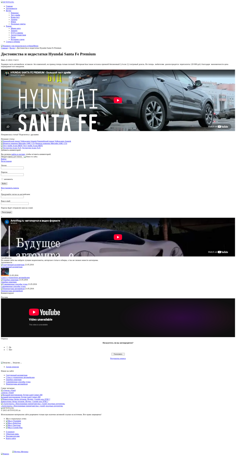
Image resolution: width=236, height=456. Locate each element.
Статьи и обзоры (13, 42)
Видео (8, 11)
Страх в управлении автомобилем (15, 278)
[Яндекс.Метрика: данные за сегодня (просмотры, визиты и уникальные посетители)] (20, 452)
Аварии (14, 19)
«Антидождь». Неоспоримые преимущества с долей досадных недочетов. (32, 406)
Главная (9, 6)
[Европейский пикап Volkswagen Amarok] (19, 141)
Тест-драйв (15, 15)
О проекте (10, 432)
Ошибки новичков (9, 282)
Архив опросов (12, 367)
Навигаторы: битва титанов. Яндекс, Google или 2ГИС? (24, 401)
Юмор (13, 22)
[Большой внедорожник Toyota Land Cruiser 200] (21, 395)
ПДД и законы (17, 33)
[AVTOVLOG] (7, 2)
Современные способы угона (13, 286)
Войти (3, 159)
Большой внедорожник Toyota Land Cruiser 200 (20, 397)
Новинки (15, 13)
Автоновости (11, 8)
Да (10, 347)
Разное (9, 26)
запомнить (8, 179)
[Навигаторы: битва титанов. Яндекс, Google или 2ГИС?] (25, 399)
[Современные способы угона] (14, 284)
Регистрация (6, 161)
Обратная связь (12, 434)
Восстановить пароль (10, 188)
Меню (35, 46)
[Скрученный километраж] (12, 265)
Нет (10, 350)
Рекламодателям (13, 436)
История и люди (17, 39)
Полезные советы (18, 24)
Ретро (13, 37)
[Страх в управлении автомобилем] (5, 275)
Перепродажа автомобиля (12, 291)
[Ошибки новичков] (10, 280)
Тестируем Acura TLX (31, 148)
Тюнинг (14, 31)
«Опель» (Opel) (7, 393)
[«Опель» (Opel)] (8, 390)
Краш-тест (15, 17)
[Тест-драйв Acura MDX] (12, 146)
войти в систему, (18, 154)
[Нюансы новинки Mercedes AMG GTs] (18, 143)
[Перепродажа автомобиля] (13, 289)
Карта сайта (11, 438)
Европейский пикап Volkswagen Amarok (54, 141)
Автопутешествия (18, 35)
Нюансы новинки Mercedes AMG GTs (51, 143)
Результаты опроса (118, 358)
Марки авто (16, 28)
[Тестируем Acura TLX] (11, 148)
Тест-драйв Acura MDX (33, 146)
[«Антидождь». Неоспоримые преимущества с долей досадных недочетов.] (33, 404)
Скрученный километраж (11, 267)
